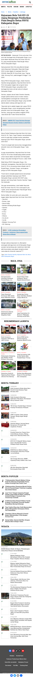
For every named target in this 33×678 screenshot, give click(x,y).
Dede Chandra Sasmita (10, 254)
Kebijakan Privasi (23, 662)
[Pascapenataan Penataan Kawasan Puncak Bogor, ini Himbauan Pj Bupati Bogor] (8, 273)
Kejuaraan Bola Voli (22, 254)
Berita (3, 7)
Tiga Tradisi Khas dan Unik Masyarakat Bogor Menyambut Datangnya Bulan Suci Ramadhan (18, 508)
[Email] (18, 675)
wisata (3, 354)
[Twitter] (14, 675)
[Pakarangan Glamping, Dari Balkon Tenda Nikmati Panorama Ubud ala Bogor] (8, 351)
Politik (9, 7)
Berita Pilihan (4, 352)
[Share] (21, 675)
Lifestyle (29, 7)
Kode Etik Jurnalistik (10, 662)
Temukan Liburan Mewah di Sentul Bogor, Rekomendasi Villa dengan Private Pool (16, 515)
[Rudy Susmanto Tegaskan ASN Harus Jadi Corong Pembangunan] (8, 333)
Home (2, 12)
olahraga (22, 12)
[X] (19, 650)
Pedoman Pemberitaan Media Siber (16, 659)
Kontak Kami (19, 655)
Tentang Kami (24, 665)
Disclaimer (8, 665)
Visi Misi (15, 665)
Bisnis (22, 7)
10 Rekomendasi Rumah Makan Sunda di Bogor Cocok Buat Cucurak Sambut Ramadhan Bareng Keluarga (17, 502)
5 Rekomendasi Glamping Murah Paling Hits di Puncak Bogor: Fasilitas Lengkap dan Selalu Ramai (18, 488)
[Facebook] (11, 675)
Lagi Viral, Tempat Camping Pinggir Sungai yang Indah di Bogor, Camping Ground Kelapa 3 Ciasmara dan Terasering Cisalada (17, 495)
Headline (15, 12)
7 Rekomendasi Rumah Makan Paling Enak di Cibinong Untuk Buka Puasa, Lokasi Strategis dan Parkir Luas (17, 481)
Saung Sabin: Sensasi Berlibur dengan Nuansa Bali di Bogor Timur (17, 520)
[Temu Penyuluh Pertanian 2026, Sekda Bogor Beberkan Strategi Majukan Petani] (8, 290)
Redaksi (12, 655)
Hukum (16, 7)
